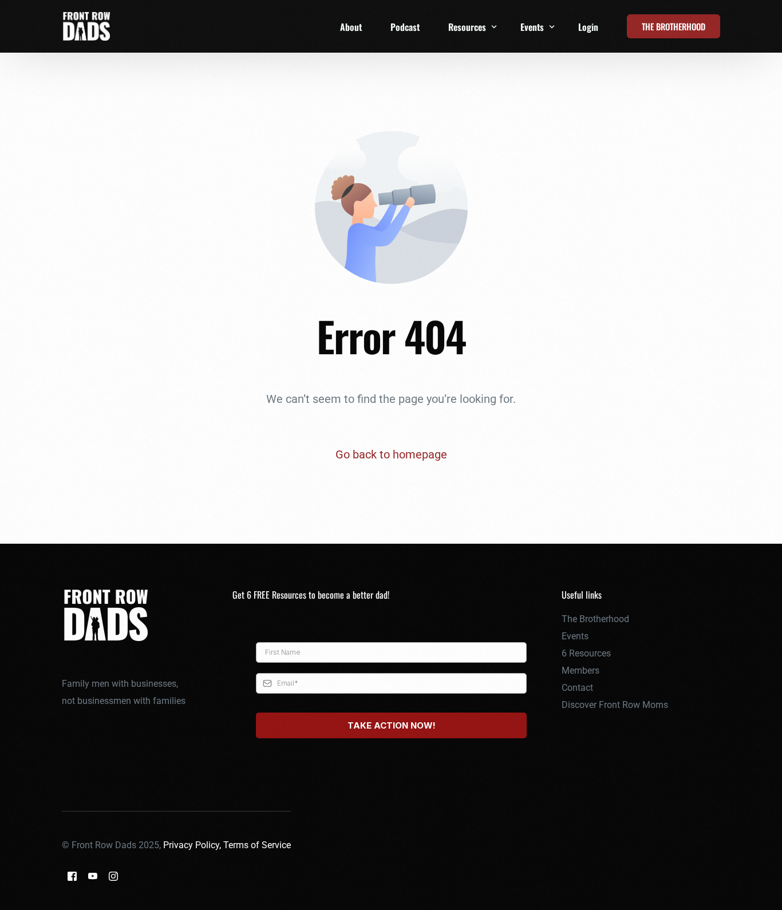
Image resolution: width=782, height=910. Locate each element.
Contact (577, 687)
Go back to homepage (391, 454)
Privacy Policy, (193, 845)
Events (575, 636)
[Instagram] (113, 876)
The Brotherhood (595, 619)
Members (580, 670)
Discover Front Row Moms (615, 704)
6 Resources (586, 653)
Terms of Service (257, 845)
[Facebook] (72, 876)
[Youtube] (92, 876)
